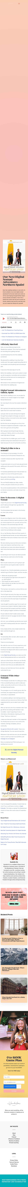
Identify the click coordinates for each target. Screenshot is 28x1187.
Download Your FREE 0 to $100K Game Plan (13, 333)
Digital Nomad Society (20, 502)
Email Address (7, 1079)
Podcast (14, 1137)
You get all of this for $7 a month (9, 729)
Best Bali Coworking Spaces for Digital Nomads (13, 830)
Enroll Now (14, 904)
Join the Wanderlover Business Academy (13, 340)
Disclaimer (14, 1166)
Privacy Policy (14, 1160)
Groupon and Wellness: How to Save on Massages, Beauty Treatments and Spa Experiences (13, 939)
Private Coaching (14, 1142)
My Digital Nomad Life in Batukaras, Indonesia (13, 827)
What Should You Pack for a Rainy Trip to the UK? (13, 997)
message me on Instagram (8, 738)
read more (5, 942)
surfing (13, 479)
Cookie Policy (14, 1164)
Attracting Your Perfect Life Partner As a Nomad (13, 833)
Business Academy (14, 1141)
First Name (6, 1074)
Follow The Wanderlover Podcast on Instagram (14, 336)
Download (14, 1091)
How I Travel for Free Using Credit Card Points (13, 824)
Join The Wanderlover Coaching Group (12, 330)
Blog (14, 1135)
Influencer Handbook (14, 1139)
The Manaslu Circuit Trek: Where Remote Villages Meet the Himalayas (13, 969)
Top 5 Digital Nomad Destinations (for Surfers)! (13, 820)
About (14, 1133)
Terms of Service (14, 1162)
